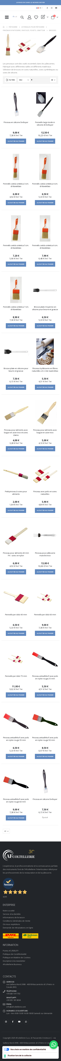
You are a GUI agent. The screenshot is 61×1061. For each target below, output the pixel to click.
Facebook (12, 1022)
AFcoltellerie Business (12, 964)
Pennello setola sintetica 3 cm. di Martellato (16, 185)
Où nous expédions (11, 924)
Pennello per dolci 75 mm (16, 676)
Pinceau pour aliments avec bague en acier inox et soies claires (16, 432)
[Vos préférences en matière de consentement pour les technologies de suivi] (5, 1056)
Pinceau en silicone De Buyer (16, 122)
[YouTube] (56, 8)
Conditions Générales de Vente (16, 921)
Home (4, 27)
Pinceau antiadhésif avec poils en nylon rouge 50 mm (45, 738)
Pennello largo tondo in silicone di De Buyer (45, 123)
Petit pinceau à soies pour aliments (16, 492)
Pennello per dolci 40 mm (16, 614)
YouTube (19, 1022)
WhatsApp (26, 1022)
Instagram (6, 1022)
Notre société (8, 910)
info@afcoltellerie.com (16, 1006)
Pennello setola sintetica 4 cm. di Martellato (45, 185)
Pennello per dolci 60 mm (45, 614)
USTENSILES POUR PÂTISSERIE (32, 27)
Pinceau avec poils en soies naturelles (45, 492)
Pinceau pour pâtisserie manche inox (45, 554)
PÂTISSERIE (13, 27)
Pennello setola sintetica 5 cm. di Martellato (16, 246)
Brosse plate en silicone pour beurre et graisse (16, 369)
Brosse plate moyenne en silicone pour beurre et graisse (45, 308)
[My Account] (29, 17)
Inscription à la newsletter (14, 961)
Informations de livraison (14, 917)
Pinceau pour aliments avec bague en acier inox (45, 431)
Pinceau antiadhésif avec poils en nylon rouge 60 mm (16, 800)
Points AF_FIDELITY (10, 950)
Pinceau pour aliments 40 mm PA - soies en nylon (16, 554)
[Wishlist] (36, 17)
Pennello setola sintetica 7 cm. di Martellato (16, 308)
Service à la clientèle (12, 914)
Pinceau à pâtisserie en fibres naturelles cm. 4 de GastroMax (45, 369)
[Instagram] (52, 8)
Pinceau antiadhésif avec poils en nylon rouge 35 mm (16, 738)
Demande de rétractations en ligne (18, 927)
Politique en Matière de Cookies (16, 957)
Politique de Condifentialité (14, 954)
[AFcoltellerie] (15, 16)
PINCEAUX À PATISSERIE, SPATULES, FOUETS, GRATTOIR (24, 30)
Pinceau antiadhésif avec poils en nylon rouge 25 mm (45, 677)
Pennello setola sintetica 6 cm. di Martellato (45, 246)
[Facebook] (47, 8)
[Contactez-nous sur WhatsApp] (53, 1044)
